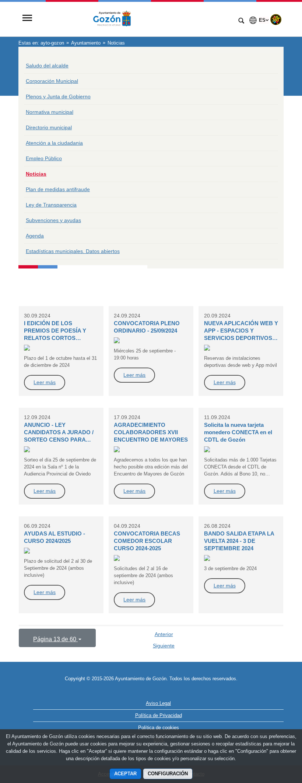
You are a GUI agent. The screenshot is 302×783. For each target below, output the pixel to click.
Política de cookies (158, 727)
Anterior (164, 634)
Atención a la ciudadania (54, 143)
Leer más (45, 382)
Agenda (35, 236)
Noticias (36, 174)
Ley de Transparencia (51, 205)
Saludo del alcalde (47, 66)
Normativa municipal (49, 112)
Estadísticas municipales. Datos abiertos (73, 251)
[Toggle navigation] (27, 18)
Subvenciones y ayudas (53, 220)
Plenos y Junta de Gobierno (58, 96)
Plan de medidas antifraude (58, 189)
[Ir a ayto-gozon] (134, 18)
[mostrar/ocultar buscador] (241, 21)
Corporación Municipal (52, 81)
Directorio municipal (49, 127)
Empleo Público (44, 158)
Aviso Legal (158, 703)
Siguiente (164, 646)
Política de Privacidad (158, 715)
